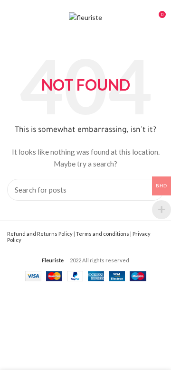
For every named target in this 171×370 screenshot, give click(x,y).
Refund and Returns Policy (40, 234)
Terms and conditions (102, 234)
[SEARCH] (151, 190)
